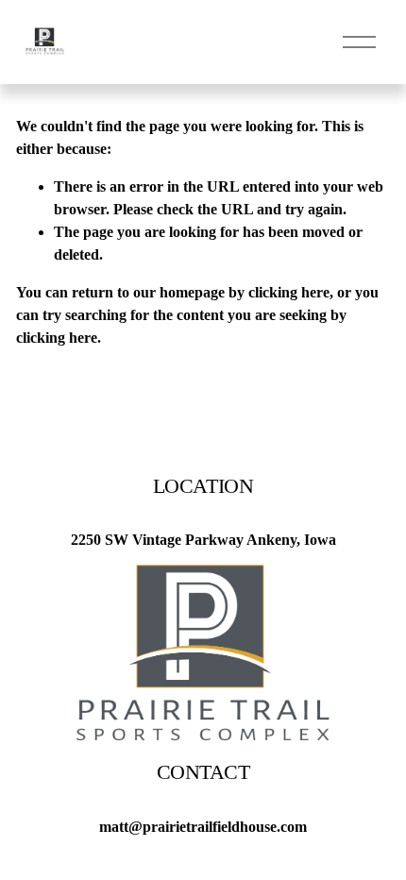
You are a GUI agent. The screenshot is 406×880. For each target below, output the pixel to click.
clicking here (289, 292)
